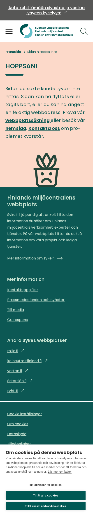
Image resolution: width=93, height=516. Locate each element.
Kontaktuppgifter (22, 289)
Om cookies (17, 424)
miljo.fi (15, 350)
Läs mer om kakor (60, 471)
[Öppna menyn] (9, 31)
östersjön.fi (20, 380)
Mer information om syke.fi (30, 258)
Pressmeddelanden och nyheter (36, 299)
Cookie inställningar (24, 414)
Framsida (13, 51)
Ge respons (17, 319)
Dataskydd (16, 434)
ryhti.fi (15, 390)
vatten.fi (17, 370)
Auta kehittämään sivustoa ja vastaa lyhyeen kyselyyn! (46, 10)
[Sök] (84, 31)
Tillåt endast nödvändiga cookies (45, 506)
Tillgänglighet (19, 444)
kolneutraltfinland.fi (27, 360)
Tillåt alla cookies (45, 495)
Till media (15, 309)
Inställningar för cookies (46, 484)
